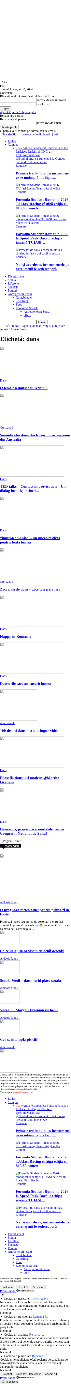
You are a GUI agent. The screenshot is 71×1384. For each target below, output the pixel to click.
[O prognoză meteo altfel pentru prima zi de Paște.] (32, 898)
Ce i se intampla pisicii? (19, 1039)
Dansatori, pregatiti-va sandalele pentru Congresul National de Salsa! (32, 831)
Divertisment (16, 276)
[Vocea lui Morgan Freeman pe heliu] (10, 1002)
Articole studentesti (35, 148)
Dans (3, 380)
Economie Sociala (27, 308)
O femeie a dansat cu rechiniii (24, 388)
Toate (19, 148)
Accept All (38, 1287)
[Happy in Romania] (32, 625)
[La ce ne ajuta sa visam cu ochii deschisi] (10, 943)
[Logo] (0, 134)
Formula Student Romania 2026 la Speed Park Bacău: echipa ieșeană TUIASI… (42, 238)
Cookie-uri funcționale (18, 1316)
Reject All (23, 1287)
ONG (27, 315)
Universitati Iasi (30, 155)
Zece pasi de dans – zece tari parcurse (30, 589)
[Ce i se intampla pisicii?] (10, 1032)
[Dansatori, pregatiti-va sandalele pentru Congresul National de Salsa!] (32, 818)
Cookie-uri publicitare (17, 1356)
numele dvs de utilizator (51, 100)
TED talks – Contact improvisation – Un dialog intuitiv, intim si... (33, 488)
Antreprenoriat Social (37, 311)
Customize (8, 1287)
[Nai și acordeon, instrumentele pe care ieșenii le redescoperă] (43, 253)
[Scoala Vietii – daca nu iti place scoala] (10, 973)
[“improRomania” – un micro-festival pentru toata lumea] (32, 526)
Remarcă (38, 1316)
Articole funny (9, 902)
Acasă (4, 329)
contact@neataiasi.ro (23, 1092)
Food (19, 304)
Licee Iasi (26, 151)
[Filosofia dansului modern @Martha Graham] (32, 766)
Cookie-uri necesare (16, 1298)
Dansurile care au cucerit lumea (25, 683)
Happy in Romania (15, 636)
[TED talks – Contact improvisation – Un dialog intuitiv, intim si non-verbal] (32, 475)
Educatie (52, 148)
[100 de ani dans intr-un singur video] (18, 719)
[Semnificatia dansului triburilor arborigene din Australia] (32, 424)
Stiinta (12, 280)
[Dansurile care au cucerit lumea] (32, 672)
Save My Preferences (28, 1373)
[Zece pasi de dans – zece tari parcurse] (32, 578)
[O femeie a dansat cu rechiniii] (32, 377)
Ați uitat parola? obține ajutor (18, 112)
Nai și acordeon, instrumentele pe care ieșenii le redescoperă (42, 266)
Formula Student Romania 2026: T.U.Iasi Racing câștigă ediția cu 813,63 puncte (43, 203)
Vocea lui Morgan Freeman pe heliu (29, 1010)
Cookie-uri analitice (16, 1334)
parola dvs (42, 104)
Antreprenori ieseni (20, 294)
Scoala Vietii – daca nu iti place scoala (30, 980)
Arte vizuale (7, 723)
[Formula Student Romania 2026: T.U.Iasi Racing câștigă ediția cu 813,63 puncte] (43, 188)
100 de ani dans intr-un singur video (29, 730)
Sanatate (13, 287)
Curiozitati (6, 427)
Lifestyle (13, 283)
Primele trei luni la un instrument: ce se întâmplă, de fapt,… (43, 175)
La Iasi (12, 141)
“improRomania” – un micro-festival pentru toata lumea (30, 540)
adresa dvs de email (48, 123)
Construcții (22, 301)
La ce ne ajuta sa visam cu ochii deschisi (32, 951)
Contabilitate (24, 297)
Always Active (38, 1298)
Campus (13, 144)
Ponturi (12, 290)
